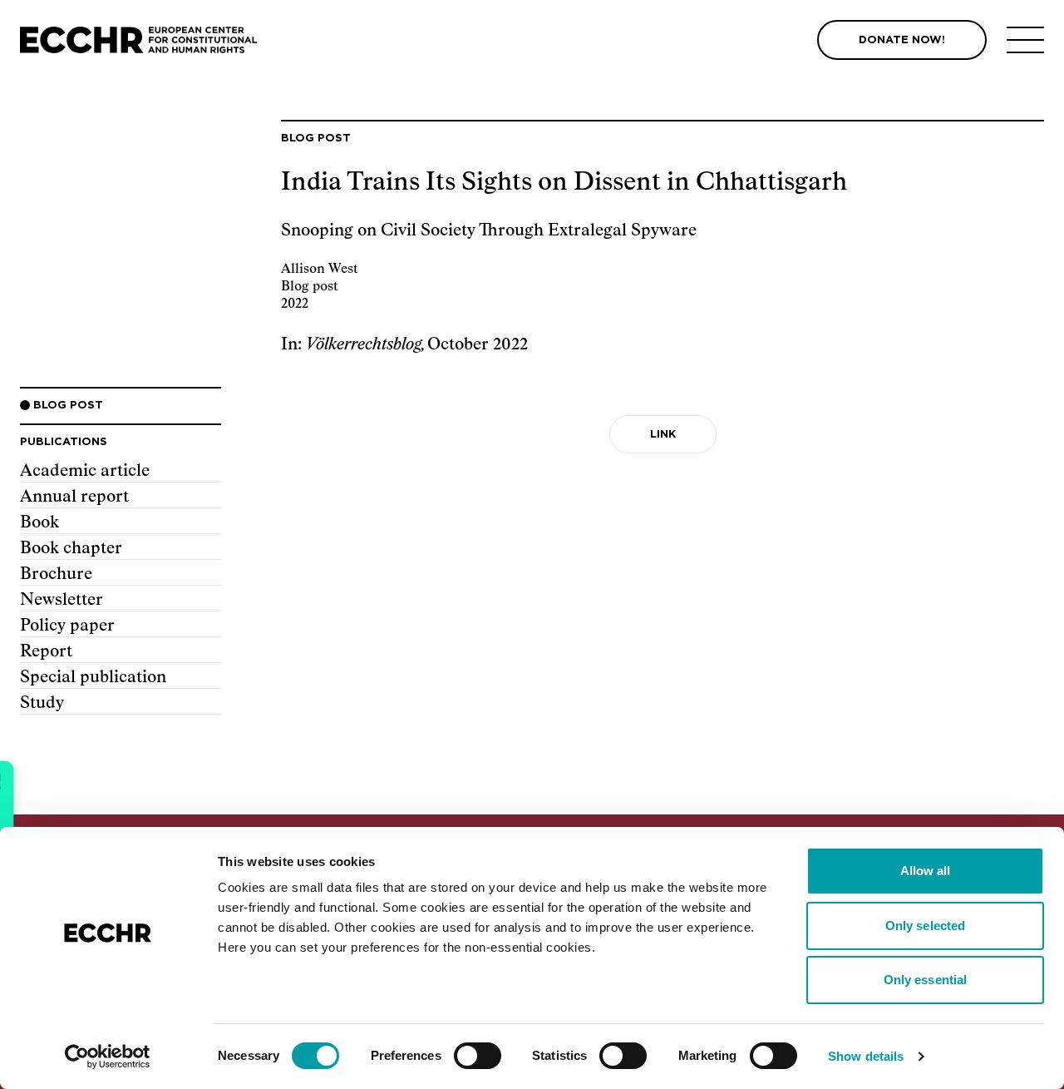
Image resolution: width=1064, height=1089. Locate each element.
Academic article (85, 471)
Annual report (74, 496)
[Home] (138, 40)
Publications (63, 442)
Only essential (925, 980)
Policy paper (67, 625)
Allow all (925, 871)
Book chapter (71, 548)
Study (42, 703)
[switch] (477, 1055)
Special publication (93, 677)
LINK (663, 434)
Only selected (925, 925)
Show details (866, 1056)
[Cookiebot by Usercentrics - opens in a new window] (107, 1056)
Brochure (56, 574)
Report (46, 651)
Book (39, 522)
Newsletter (61, 600)
